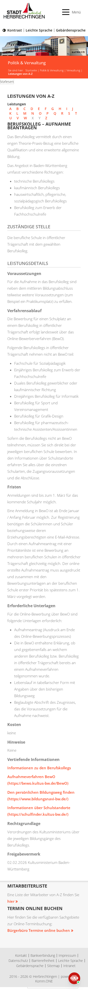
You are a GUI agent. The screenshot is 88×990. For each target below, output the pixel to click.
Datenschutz (18, 960)
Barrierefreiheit (43, 960)
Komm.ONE (44, 981)
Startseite (31, 70)
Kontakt (21, 955)
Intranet (69, 965)
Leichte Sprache (39, 30)
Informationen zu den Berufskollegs (39, 767)
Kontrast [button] (14, 30)
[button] (71, 12)
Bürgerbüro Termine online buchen (38, 930)
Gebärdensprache (71, 30)
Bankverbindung (43, 955)
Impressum (67, 955)
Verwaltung (73, 70)
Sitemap (53, 965)
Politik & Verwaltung (52, 70)
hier (10, 901)
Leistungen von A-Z (20, 74)
